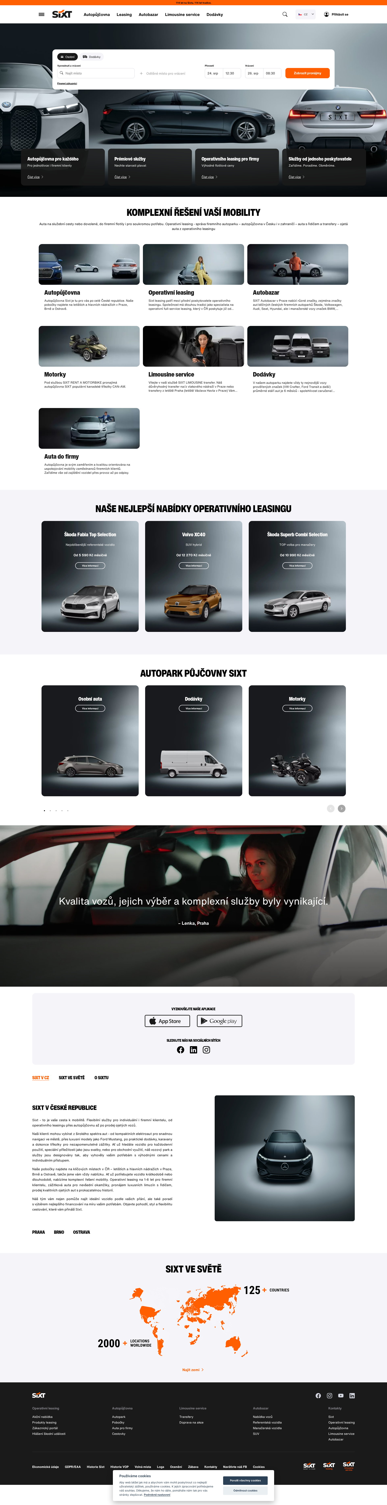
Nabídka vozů (263, 1416)
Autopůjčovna (97, 14)
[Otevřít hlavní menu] (41, 14)
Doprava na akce (191, 1422)
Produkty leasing (44, 1422)
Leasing (124, 14)
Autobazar (148, 14)
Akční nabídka (42, 1416)
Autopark (118, 1416)
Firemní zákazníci (67, 83)
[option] (63, 167)
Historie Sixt (95, 1466)
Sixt (331, 1416)
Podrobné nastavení (157, 1494)
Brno (59, 1232)
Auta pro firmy (122, 1428)
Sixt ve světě (72, 1077)
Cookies (259, 1466)
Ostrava (81, 1232)
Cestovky (118, 1433)
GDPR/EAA (73, 1466)
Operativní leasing (45, 1408)
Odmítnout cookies (245, 1490)
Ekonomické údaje (45, 1466)
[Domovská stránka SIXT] (62, 16)
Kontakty (335, 1408)
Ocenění (176, 1466)
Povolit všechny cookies (245, 1480)
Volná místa (143, 1466)
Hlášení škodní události (49, 1433)
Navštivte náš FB (235, 1466)
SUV (256, 1433)
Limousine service (182, 14)
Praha (38, 1232)
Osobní (70, 57)
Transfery (186, 1416)
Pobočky (118, 1422)
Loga (160, 1466)
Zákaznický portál (45, 1428)
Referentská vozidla (267, 1422)
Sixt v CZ (40, 1077)
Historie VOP (119, 1466)
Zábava (193, 1466)
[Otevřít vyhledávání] (285, 14)
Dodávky (215, 14)
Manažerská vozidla (267, 1428)
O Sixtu (101, 1077)
